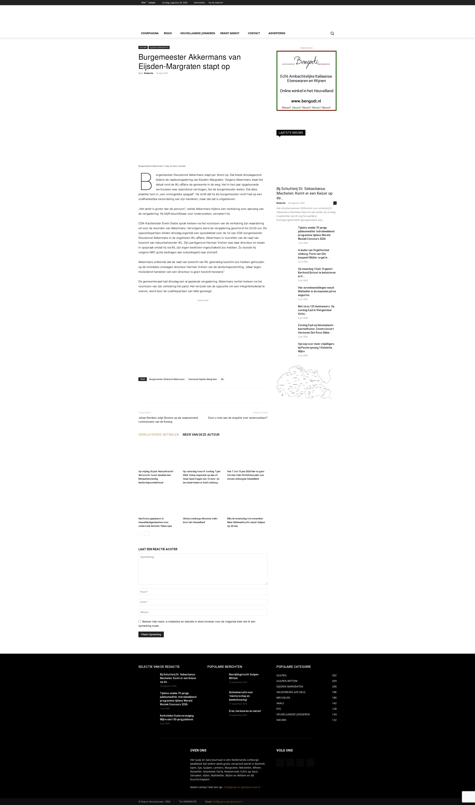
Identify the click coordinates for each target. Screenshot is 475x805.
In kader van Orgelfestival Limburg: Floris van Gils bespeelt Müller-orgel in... (314, 254)
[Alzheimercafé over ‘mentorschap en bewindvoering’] (216, 696)
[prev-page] (140, 533)
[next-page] (146, 533)
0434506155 (190, 801)
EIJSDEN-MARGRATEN (159, 47)
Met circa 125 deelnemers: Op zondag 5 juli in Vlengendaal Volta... (316, 310)
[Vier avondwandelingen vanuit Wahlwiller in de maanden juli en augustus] (285, 292)
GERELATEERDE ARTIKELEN (158, 434)
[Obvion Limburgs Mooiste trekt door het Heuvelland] (203, 501)
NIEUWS (143, 47)
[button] (332, 33)
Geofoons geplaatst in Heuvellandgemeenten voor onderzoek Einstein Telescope (155, 522)
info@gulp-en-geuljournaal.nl (242, 787)
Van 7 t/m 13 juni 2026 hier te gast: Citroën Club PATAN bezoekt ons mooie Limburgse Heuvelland (246, 475)
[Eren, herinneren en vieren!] (216, 715)
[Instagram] (329, 3)
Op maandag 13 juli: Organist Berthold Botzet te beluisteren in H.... (317, 272)
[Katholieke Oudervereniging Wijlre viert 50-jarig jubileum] (147, 720)
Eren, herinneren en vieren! (245, 711)
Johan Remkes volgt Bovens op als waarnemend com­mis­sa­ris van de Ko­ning (168, 419)
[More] (253, 395)
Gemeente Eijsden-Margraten (203, 379)
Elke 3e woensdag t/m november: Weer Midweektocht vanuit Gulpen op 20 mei (246, 522)
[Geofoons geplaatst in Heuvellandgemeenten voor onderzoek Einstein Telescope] (158, 501)
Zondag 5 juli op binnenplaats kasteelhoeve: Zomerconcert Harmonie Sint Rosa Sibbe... (316, 329)
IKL (222, 379)
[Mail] (300, 762)
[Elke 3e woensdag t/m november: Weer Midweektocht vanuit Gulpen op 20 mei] (247, 501)
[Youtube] (334, 3)
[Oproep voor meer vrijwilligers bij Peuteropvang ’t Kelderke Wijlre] (285, 348)
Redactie (148, 73)
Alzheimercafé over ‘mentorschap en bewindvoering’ (241, 696)
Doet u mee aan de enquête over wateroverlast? (238, 417)
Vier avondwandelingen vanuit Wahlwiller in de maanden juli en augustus (317, 291)
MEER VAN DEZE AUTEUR (201, 434)
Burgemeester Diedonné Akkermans (166, 379)
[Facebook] (324, 3)
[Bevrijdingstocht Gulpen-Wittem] (216, 679)
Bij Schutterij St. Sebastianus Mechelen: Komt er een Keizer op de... (304, 193)
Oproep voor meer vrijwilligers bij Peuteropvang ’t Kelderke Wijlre (316, 347)
